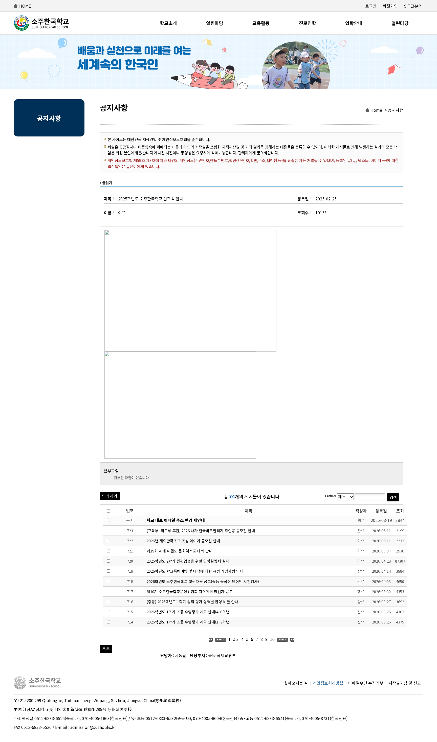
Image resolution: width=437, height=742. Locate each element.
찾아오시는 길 (296, 683)
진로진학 (307, 23)
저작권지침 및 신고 (404, 683)
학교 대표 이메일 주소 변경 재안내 (176, 520)
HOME (25, 6)
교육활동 (261, 23)
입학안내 (353, 23)
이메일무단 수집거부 (365, 683)
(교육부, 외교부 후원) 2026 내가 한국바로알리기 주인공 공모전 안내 (201, 530)
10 (272, 639)
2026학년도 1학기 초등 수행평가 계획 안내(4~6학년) (189, 611)
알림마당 (214, 23)
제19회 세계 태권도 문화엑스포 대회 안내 (179, 550)
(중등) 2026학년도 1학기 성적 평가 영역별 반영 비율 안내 (192, 601)
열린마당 (400, 23)
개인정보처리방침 (328, 683)
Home (376, 110)
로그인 (371, 6)
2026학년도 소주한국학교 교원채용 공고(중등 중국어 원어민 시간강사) (203, 581)
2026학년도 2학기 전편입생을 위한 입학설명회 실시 (188, 561)
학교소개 (168, 23)
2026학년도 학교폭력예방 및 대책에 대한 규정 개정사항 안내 (195, 571)
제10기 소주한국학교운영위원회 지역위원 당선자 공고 (190, 591)
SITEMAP (412, 6)
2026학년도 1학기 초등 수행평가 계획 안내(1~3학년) (189, 621)
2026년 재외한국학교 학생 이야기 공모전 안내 (183, 540)
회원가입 (390, 6)
